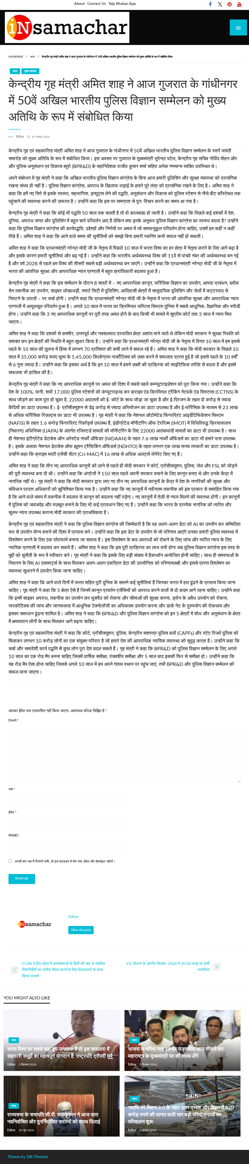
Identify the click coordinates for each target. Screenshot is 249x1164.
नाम (12, 789)
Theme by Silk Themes (27, 1157)
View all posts (81, 930)
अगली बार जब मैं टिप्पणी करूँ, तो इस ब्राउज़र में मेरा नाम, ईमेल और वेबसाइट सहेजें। (65, 861)
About (79, 4)
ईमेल (13, 812)
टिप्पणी (14, 721)
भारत (32, 56)
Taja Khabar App (122, 4)
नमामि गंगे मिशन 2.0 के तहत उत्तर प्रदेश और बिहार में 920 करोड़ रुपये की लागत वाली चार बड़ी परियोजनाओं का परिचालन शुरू (181, 1115)
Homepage (16, 56)
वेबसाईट (13, 835)
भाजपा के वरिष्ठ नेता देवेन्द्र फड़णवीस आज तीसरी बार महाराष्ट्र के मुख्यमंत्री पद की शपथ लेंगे (176, 1053)
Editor (20, 136)
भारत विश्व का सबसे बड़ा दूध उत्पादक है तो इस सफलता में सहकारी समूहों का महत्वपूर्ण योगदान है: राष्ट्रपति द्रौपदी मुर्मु (59, 1053)
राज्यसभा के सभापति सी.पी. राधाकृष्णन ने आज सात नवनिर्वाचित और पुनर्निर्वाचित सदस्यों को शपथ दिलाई (53, 1118)
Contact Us (96, 4)
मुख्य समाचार (30, 71)
